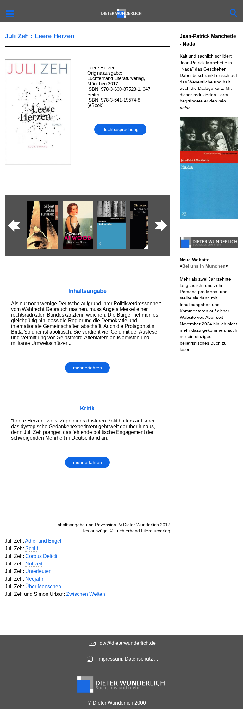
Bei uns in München (204, 265)
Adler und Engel (43, 541)
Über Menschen (43, 586)
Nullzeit (33, 563)
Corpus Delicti (41, 556)
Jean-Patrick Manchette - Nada (208, 40)
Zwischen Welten (85, 594)
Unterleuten (38, 571)
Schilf (31, 548)
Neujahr (34, 579)
